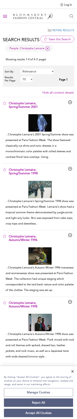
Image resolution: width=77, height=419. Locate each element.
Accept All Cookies (38, 413)
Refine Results (63, 30)
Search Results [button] (21, 39)
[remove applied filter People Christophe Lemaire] (47, 48)
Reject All (38, 402)
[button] (5, 103)
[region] (38, 392)
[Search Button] (71, 16)
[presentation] (40, 123)
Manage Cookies (38, 392)
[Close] (72, 371)
